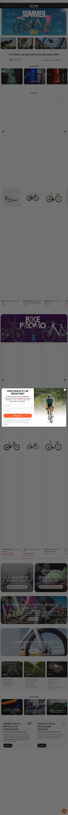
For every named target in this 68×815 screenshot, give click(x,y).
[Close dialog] (65, 390)
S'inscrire (17, 416)
